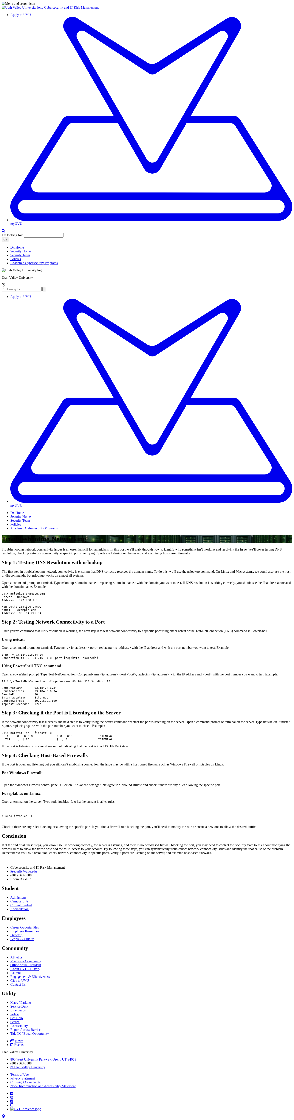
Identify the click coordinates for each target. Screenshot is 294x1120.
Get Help (16, 1018)
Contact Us (18, 984)
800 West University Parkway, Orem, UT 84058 (43, 1059)
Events (18, 1045)
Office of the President (25, 965)
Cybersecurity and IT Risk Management (71, 7)
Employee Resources (24, 931)
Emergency (18, 1010)
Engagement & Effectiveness (30, 976)
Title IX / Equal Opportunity (29, 1033)
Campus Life (19, 901)
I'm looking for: (12, 235)
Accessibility (19, 1026)
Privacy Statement (22, 1078)
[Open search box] (3, 231)
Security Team (20, 255)
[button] (147, 4)
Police (14, 1014)
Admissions (18, 897)
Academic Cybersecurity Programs (34, 263)
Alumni (15, 973)
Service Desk (19, 1006)
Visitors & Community (25, 961)
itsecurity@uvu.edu (23, 871)
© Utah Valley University (27, 1067)
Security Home (20, 251)
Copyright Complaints (25, 1082)
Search (15, 1022)
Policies (15, 259)
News (19, 1041)
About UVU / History (25, 969)
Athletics (16, 957)
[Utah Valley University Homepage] (23, 7)
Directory (16, 935)
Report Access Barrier (25, 1029)
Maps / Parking (20, 1002)
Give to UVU (19, 980)
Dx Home (17, 247)
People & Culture (22, 939)
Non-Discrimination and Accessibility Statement (43, 1086)
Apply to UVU (20, 15)
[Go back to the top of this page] (4, 1116)
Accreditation (19, 909)
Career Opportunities (24, 927)
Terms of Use (19, 1074)
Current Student (21, 905)
